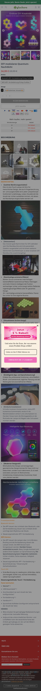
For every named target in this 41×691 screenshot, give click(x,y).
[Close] (37, 325)
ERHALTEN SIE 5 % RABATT (20, 360)
